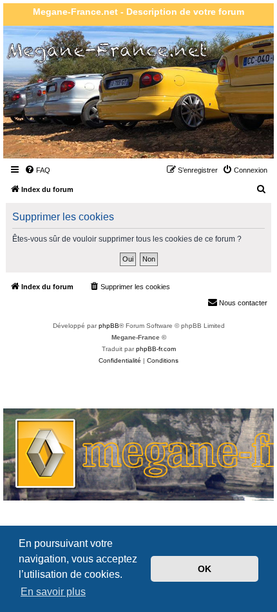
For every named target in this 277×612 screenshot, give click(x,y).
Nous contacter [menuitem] (243, 303)
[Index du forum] (78, 124)
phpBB (109, 325)
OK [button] (204, 569)
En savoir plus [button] (53, 591)
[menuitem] (37, 170)
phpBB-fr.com (156, 348)
